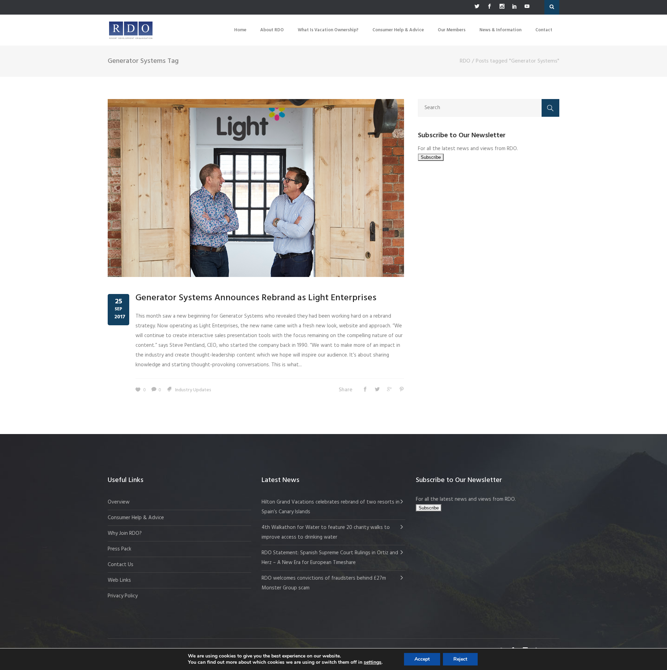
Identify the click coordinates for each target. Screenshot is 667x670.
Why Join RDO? (125, 533)
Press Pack (119, 549)
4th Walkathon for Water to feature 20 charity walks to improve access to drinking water (326, 532)
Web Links (119, 580)
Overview (119, 502)
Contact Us (120, 565)
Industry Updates (193, 390)
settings (372, 662)
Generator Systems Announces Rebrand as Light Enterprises (256, 298)
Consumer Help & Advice (136, 518)
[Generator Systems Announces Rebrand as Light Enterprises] (256, 188)
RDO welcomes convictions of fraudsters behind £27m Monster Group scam (324, 583)
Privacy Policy (123, 596)
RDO (465, 61)
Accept (422, 659)
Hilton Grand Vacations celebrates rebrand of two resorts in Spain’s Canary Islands (331, 507)
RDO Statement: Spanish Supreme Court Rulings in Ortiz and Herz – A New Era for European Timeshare (330, 558)
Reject (460, 659)
